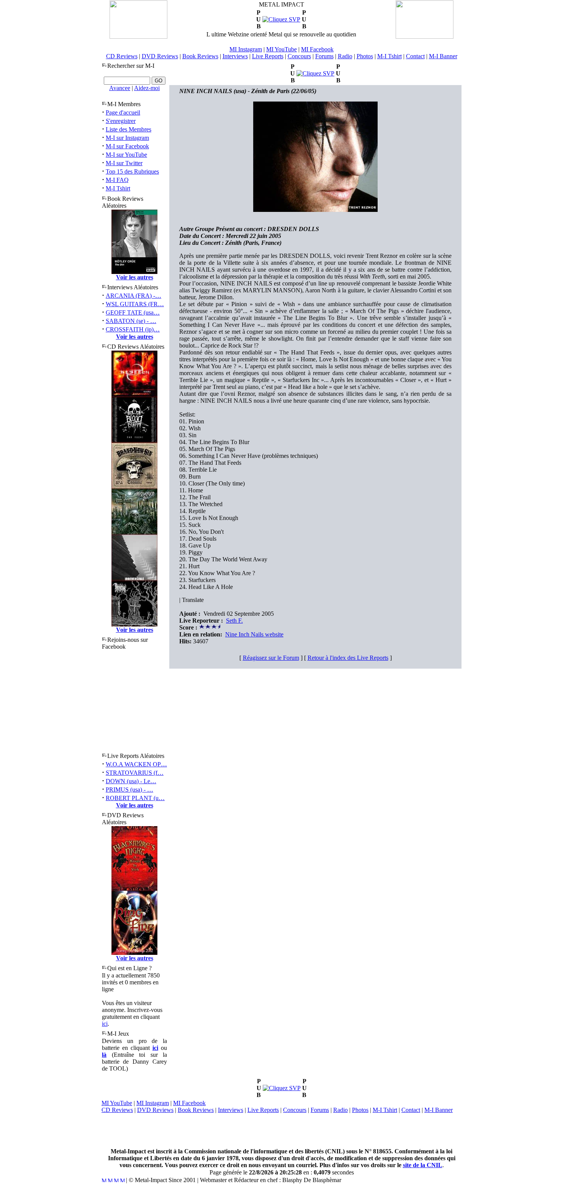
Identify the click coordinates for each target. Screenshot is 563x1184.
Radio (345, 56)
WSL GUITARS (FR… (135, 304)
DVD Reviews (160, 56)
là (104, 1054)
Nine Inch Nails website (254, 634)
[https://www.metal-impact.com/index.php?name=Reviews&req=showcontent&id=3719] (282, 1088)
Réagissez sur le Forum (271, 657)
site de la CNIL (422, 1165)
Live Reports (267, 56)
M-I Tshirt (389, 56)
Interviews (235, 56)
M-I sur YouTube (126, 154)
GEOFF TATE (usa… (133, 312)
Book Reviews (200, 56)
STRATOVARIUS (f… (135, 772)
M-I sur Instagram (127, 137)
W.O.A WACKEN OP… (136, 764)
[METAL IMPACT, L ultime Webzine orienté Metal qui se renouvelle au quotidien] (138, 36)
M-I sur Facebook (127, 146)
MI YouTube (281, 49)
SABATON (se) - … (131, 321)
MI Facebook (317, 49)
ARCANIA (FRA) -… (133, 295)
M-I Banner (443, 56)
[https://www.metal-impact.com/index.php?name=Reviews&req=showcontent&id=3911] (315, 73)
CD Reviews (121, 56)
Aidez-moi (147, 88)
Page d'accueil (123, 112)
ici (105, 1023)
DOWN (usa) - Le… (131, 781)
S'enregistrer (121, 121)
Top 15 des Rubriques (132, 171)
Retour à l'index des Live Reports (348, 657)
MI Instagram (245, 49)
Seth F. (234, 620)
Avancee (119, 88)
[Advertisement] (281, 1130)
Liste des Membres (128, 129)
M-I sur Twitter (124, 163)
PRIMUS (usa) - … (129, 789)
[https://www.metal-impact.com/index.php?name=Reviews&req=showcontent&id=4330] (281, 19)
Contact (415, 56)
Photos (365, 56)
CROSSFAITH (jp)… (133, 329)
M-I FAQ (117, 180)
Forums (324, 56)
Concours (299, 56)
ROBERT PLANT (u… (135, 798)
